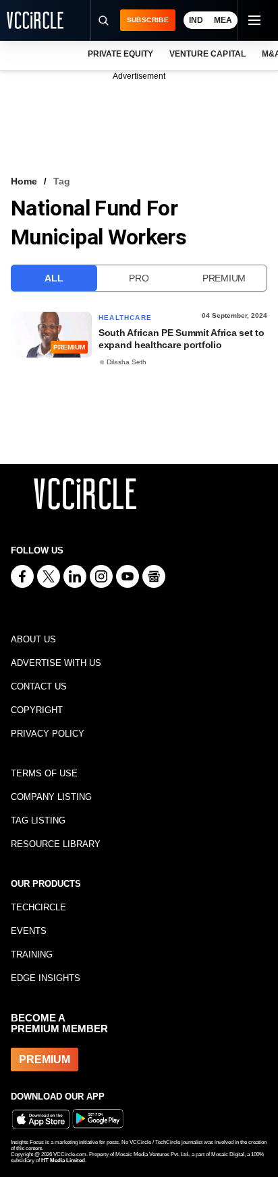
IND (196, 20)
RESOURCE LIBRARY (56, 844)
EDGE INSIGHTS (45, 978)
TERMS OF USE (44, 773)
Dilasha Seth (126, 362)
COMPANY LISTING (51, 797)
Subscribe (148, 20)
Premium (224, 278)
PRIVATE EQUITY (120, 54)
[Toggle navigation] (254, 20)
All (54, 278)
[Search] (103, 20)
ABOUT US (33, 639)
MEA (223, 20)
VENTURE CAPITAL (207, 54)
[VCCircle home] (35, 20)
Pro (138, 278)
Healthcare (125, 317)
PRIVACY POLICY (47, 734)
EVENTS (29, 931)
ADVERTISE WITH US (56, 663)
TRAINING (32, 954)
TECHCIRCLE (38, 907)
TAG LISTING (38, 820)
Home (24, 181)
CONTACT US (39, 686)
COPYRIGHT (37, 710)
